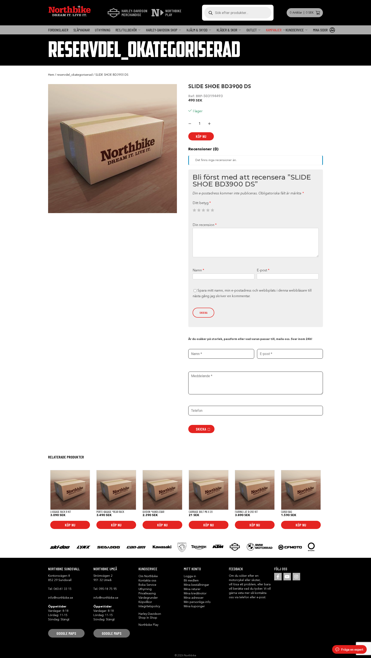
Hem (51, 74)
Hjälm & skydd (197, 30)
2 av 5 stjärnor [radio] (199, 210)
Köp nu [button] (70, 525)
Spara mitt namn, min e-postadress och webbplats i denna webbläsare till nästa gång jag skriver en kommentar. (252, 293)
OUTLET (251, 30)
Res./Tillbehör (126, 30)
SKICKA (201, 429)
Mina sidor (320, 30)
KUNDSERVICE (295, 30)
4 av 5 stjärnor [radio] (208, 210)
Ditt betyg (202, 203)
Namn (198, 270)
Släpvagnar (81, 30)
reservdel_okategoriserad (75, 74)
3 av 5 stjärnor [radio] (203, 210)
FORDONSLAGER (58, 30)
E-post (263, 270)
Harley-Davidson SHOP (161, 30)
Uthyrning (102, 30)
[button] (66, 633)
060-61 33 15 (62, 588)
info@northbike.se (60, 597)
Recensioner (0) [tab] (203, 149)
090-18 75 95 (108, 588)
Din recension (205, 225)
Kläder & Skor (227, 30)
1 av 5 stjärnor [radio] (194, 210)
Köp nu (201, 136)
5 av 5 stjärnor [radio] (212, 210)
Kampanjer (273, 30)
